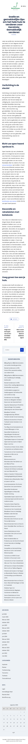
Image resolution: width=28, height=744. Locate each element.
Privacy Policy (22, 739)
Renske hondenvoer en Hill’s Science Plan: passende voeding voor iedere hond (12, 370)
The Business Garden (14, 739)
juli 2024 (4, 633)
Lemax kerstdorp (7, 165)
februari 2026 (5, 619)
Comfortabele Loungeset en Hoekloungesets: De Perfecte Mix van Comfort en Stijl (13, 392)
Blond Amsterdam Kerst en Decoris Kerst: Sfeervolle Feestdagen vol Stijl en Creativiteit (14, 583)
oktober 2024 (5, 631)
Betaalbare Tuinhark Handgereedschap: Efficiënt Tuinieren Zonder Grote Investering (13, 414)
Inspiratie (15, 319)
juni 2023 (4, 645)
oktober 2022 (5, 650)
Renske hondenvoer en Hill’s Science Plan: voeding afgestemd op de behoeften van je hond (14, 385)
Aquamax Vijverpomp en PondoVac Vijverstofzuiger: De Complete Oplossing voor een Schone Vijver (13, 407)
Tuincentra (5, 673)
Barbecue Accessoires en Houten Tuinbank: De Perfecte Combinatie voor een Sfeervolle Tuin (13, 469)
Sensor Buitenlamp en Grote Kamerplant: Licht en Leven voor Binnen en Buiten (13, 598)
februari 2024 (5, 639)
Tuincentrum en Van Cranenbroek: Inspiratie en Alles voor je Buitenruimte (13, 454)
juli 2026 (4, 614)
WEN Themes (19, 741)
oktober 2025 (5, 622)
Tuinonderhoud (6, 678)
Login (3, 689)
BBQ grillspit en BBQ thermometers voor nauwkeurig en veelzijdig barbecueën (13, 378)
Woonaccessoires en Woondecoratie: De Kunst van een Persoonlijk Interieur (13, 519)
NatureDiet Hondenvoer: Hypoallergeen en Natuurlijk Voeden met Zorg (11, 492)
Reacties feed (5, 694)
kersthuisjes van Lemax (9, 201)
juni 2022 (4, 653)
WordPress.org (6, 697)
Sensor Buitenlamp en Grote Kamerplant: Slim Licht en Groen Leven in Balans (13, 533)
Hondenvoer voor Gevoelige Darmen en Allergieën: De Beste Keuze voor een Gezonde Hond (12, 400)
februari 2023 (5, 647)
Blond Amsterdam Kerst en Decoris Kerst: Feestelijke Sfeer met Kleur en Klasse (14, 526)
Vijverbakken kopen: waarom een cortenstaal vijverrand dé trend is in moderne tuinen (14, 499)
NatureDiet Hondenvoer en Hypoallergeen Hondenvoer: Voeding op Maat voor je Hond (12, 434)
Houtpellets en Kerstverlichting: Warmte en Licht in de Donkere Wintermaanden (12, 550)
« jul (13, 732)
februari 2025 (5, 628)
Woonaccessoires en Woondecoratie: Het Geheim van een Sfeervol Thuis (13, 462)
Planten (4, 667)
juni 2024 (4, 636)
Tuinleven (4, 675)
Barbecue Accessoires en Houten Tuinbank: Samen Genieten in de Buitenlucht (13, 422)
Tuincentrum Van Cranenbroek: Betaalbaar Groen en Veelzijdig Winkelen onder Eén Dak (12, 511)
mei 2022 (4, 656)
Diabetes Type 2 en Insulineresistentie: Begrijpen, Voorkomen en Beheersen (12, 590)
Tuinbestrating (6, 670)
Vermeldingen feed (7, 692)
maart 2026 (5, 617)
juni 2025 (4, 625)
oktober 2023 (5, 642)
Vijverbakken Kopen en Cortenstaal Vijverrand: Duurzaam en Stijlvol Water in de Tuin (13, 442)
